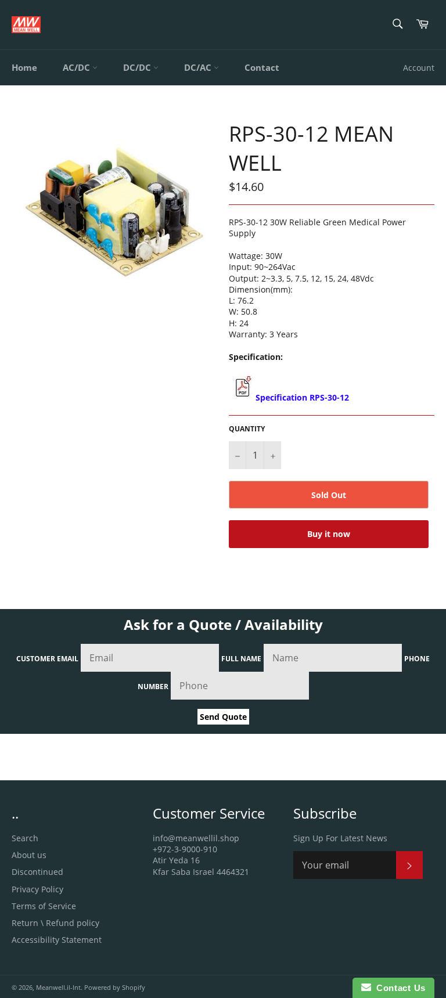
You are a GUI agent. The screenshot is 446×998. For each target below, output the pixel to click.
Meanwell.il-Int (58, 987)
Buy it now (328, 533)
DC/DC (138, 67)
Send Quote (223, 716)
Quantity (247, 429)
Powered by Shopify (114, 987)
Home (24, 67)
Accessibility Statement (57, 939)
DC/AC (199, 67)
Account (418, 67)
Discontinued (37, 871)
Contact (261, 67)
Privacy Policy (37, 889)
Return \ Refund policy (55, 922)
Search (25, 838)
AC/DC (77, 67)
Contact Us (398, 988)
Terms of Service (44, 905)
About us (29, 854)
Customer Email (47, 659)
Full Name (241, 659)
